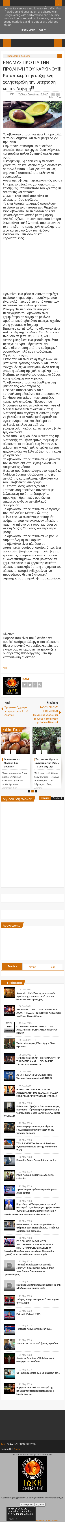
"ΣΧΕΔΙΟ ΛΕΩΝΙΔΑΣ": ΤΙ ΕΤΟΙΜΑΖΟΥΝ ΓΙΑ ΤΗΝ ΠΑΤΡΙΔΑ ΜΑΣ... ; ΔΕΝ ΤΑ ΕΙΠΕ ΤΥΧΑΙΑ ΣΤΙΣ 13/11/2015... (38, 1061)
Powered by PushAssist (47, 1520)
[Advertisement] (33, 265)
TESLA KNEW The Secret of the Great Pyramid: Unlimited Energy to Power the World (36, 1146)
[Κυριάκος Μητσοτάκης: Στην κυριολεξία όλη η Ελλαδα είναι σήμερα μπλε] (9, 1285)
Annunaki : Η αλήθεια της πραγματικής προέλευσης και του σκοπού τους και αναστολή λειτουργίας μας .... (35, 996)
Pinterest (40, 684)
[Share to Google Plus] (25, 743)
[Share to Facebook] (16, 743)
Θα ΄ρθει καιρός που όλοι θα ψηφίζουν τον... (38, 1373)
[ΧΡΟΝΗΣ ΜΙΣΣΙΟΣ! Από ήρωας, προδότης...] (9, 1344)
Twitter (29, 684)
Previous (3, 740)
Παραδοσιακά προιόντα (18, 56)
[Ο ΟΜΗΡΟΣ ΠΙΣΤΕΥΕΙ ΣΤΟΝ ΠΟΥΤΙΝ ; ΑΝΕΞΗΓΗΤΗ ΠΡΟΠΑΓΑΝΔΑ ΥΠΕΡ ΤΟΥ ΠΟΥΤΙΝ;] (9, 1027)
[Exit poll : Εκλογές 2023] (9, 1314)
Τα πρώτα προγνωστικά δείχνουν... (34, 1329)
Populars (12, 966)
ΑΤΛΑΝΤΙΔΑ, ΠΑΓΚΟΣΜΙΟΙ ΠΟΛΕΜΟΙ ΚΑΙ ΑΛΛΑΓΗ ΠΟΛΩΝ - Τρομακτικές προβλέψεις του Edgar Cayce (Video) (38, 1012)
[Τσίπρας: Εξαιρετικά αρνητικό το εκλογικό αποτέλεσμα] (9, 1300)
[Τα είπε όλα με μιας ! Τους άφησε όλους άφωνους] (9, 1043)
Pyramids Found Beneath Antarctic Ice (36, 1160)
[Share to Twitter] (21, 743)
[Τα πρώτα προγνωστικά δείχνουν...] (9, 1329)
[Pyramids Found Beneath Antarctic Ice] (9, 1160)
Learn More (28, 30)
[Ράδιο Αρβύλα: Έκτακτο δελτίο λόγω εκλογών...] (9, 1175)
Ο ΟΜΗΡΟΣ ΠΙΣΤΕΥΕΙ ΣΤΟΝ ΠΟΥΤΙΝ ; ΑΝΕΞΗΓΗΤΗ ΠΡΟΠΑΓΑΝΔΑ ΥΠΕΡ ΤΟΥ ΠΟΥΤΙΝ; (36, 1029)
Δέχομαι (40, 1504)
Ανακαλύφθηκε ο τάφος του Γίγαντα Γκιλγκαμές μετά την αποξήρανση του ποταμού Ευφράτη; (35, 1129)
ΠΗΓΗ (5, 668)
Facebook (24, 684)
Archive (32, 967)
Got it (42, 30)
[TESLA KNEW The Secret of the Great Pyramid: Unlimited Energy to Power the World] (9, 1144)
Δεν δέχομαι (27, 1504)
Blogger (45, 798)
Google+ (34, 684)
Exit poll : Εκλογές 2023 (28, 1314)
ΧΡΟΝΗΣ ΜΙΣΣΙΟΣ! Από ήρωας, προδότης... (38, 1343)
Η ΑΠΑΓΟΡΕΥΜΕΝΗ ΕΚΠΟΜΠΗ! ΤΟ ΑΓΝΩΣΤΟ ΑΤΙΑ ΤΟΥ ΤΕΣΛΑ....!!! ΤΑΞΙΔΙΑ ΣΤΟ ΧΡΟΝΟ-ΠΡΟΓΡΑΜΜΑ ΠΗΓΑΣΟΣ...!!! (37, 1092)
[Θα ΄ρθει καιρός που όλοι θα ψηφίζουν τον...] (9, 1373)
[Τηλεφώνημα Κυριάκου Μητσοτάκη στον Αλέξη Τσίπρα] (9, 1190)
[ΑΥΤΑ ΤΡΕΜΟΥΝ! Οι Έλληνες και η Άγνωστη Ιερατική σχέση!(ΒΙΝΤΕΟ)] (9, 1075)
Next (59, 740)
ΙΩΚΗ (13, 94)
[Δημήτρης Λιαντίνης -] (9, 1358)
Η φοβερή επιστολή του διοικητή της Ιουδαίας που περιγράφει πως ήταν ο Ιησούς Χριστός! (35, 1390)
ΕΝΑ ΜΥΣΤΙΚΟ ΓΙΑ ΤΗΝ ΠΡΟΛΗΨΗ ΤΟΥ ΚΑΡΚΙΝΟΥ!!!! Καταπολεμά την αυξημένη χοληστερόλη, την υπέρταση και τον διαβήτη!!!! (31, 75)
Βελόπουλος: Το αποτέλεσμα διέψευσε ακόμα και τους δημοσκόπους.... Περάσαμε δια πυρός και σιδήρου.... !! (37, 1227)
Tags (52, 967)
